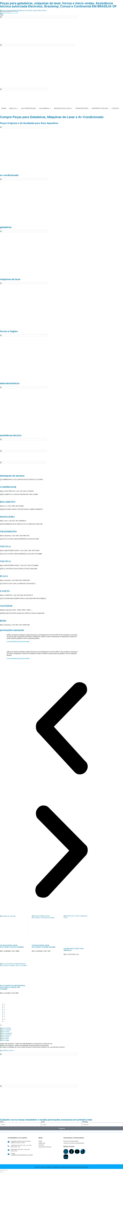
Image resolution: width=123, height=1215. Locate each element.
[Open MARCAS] (17, 108)
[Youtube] (77, 1151)
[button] (61, 728)
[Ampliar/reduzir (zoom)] (1, 1170)
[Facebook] (71, 1151)
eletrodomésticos (10, 383)
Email (43, 1122)
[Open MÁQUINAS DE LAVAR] (71, 108)
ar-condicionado (9, 175)
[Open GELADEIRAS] (50, 108)
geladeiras (6, 227)
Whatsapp (85, 1122)
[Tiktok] (82, 1151)
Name (2, 1122)
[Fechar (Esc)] (6, 1170)
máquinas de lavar (10, 279)
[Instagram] (65, 1151)
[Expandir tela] (2, 1170)
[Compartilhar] (4, 1170)
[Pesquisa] (1, 14)
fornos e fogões (9, 331)
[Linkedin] (65, 1156)
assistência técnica (10, 435)
